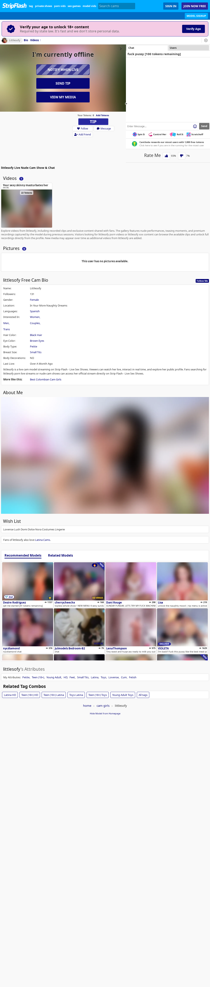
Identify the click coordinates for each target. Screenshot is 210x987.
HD (65, 677)
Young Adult (53, 677)
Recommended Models (23, 556)
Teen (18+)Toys (97, 695)
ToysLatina (76, 695)
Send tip (63, 83)
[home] (14, 6)
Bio (26, 40)
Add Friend (85, 134)
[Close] (206, 40)
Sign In (170, 6)
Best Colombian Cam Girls (45, 379)
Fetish (132, 677)
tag (31, 6)
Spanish (35, 311)
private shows (43, 6)
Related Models (60, 556)
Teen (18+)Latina (53, 695)
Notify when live (63, 69)
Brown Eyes (37, 341)
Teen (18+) (38, 677)
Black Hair (36, 335)
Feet (72, 677)
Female (34, 300)
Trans (6, 329)
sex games (74, 6)
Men (6, 323)
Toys (103, 677)
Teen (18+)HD (29, 695)
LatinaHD (10, 695)
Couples (35, 323)
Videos (35, 40)
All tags (143, 695)
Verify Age (193, 29)
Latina (94, 677)
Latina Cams (42, 540)
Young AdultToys (122, 695)
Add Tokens (102, 115)
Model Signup (196, 16)
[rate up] (166, 155)
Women (35, 317)
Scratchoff (197, 134)
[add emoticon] (195, 126)
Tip (93, 121)
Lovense (113, 677)
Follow (84, 128)
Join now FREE (195, 6)
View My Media (63, 97)
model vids (89, 6)
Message (105, 128)
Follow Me (202, 280)
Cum (124, 677)
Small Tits (35, 352)
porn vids (60, 6)
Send (204, 126)
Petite (33, 346)
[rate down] (181, 155)
